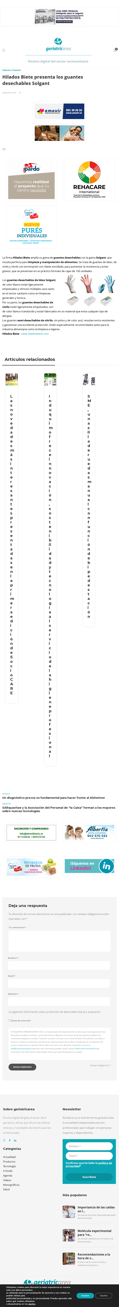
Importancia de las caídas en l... (96, 1209)
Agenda (7, 1175)
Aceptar (85, 1295)
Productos (9, 1161)
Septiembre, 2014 (9, 92)
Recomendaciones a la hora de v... (94, 1256)
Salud (6, 1189)
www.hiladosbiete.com (35, 333)
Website (13, 994)
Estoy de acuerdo (21, 1020)
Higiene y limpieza (11, 70)
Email (11, 976)
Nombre (13, 958)
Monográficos (11, 1185)
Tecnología (9, 1166)
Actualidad (9, 1157)
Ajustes (104, 1295)
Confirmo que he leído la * (89, 1164)
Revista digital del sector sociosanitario (58, 61)
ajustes (31, 1304)
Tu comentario (17, 927)
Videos (7, 1180)
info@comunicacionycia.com (23, 1048)
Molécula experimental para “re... (94, 1232)
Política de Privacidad (84, 1048)
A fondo (8, 1171)
